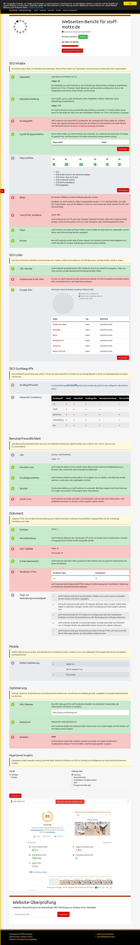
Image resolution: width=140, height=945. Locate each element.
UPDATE (83, 37)
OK (130, 3)
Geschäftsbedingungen (106, 937)
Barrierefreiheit (80, 777)
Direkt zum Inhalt (59, 324)
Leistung (77, 775)
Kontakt (51, 10)
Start (36, 10)
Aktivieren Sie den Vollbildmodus (70, 802)
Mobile (14, 777)
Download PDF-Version (72, 51)
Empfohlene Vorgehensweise (85, 780)
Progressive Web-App (82, 785)
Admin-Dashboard (70, 10)
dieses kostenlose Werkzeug (84, 126)
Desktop (14, 775)
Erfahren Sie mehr (36, 7)
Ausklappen (123, 149)
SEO (75, 783)
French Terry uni (59, 351)
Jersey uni (57, 346)
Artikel (58, 10)
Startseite (56, 330)
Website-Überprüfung (20, 10)
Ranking (43, 10)
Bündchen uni (58, 340)
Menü (55, 335)
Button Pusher (27, 937)
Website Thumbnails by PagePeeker (23, 939)
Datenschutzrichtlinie (105, 934)
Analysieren (15, 796)
